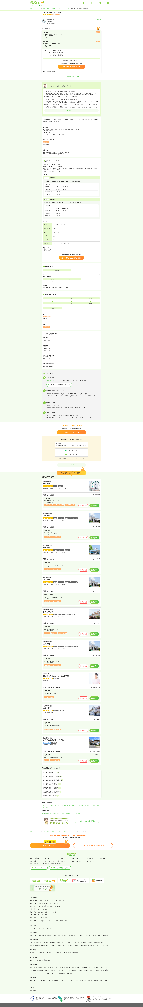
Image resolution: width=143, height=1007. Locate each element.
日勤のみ (41, 960)
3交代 (36, 960)
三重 (46, 909)
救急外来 (49, 935)
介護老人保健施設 (35, 945)
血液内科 (71, 967)
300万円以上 (33, 953)
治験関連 (105, 935)
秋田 (56, 900)
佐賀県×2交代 (45, 807)
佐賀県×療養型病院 (94, 805)
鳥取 (42, 915)
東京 (35, 906)
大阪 (35, 912)
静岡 (42, 909)
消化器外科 (33, 970)
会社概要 (32, 987)
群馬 (58, 906)
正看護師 (62, 813)
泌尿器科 (86, 970)
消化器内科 (58, 967)
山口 (50, 915)
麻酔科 (109, 970)
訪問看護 (63, 935)
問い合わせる (50, 380)
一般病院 (32, 942)
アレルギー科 (54, 973)
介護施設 (89, 942)
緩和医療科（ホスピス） (65, 973)
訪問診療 (94, 935)
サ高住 (77, 945)
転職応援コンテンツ (63, 861)
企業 (106, 945)
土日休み (48, 980)
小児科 (59, 970)
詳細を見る (94, 506)
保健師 (44, 928)
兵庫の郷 (66, 8)
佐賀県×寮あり (45, 805)
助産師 (49, 928)
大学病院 (38, 942)
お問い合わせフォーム (40, 868)
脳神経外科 (40, 970)
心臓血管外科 (103, 967)
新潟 (40, 903)
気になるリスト (104, 858)
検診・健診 (79, 935)
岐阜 (39, 909)
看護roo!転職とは (35, 858)
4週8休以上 (42, 980)
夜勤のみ (47, 960)
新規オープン (33, 980)
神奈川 (39, 906)
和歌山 (54, 912)
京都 (39, 912)
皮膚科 (81, 970)
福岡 (38, 921)
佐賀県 (53, 8)
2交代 (79, 813)
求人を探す (75, 858)
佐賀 (42, 921)
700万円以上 (67, 953)
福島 (63, 900)
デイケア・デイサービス (57, 945)
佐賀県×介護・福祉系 (65, 805)
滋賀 (46, 912)
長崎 (46, 921)
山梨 (55, 903)
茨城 (51, 906)
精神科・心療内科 (95, 970)
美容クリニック (76, 942)
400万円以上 (42, 953)
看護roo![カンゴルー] (35, 8)
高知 (46, 918)
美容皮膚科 (39, 967)
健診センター (92, 945)
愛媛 (42, 918)
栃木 (55, 906)
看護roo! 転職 (46, 8)
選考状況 (60, 858)
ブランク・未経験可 (93, 980)
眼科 (69, 970)
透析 (59, 935)
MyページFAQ (90, 861)
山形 (59, 900)
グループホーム (69, 945)
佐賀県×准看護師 (85, 805)
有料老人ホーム (45, 945)
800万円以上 (76, 953)
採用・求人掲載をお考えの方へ (61, 868)
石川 (47, 903)
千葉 (47, 906)
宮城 (52, 900)
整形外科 (47, 970)
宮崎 (57, 921)
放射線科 (103, 970)
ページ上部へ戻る (71, 465)
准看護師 (68, 813)
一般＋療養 (45, 942)
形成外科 (53, 970)
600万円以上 (59, 953)
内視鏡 (100, 935)
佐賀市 (59, 8)
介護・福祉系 (56, 813)
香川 (39, 918)
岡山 (39, 915)
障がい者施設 (83, 945)
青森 (45, 900)
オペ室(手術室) (42, 935)
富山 (43, 903)
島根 (46, 915)
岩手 (48, 900)
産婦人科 (64, 970)
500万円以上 (50, 953)
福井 (51, 903)
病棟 (31, 935)
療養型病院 (74, 813)
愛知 (35, 909)
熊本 (50, 921)
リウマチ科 (33, 973)
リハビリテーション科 (43, 973)
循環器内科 (65, 967)
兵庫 (42, 912)
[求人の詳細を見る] (71, 494)
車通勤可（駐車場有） (68, 980)
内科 (45, 967)
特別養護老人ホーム (99, 942)
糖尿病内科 (84, 967)
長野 (58, 903)
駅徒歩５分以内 (56, 980)
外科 (90, 967)
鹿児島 (61, 921)
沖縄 (66, 921)
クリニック (67, 942)
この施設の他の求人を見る (71, 76)
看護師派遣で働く (77, 861)
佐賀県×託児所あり (54, 805)
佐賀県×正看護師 (76, 805)
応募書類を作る (90, 858)
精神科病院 (60, 942)
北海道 (40, 900)
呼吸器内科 (50, 967)
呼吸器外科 (95, 967)
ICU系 (54, 935)
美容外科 (32, 967)
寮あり (43, 813)
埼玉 (43, 906)
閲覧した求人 (33, 861)
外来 (35, 935)
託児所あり (48, 813)
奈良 (50, 912)
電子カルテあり (104, 980)
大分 (53, 921)
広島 (35, 915)
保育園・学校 (87, 935)
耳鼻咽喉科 (75, 970)
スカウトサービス (49, 861)
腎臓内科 (77, 967)
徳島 (35, 918)
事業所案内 (33, 990)
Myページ (46, 858)
